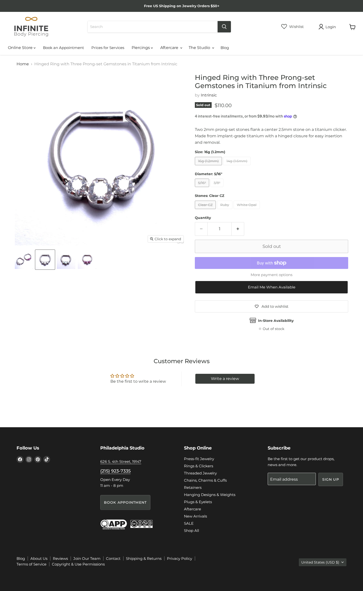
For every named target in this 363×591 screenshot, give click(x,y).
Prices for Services (107, 47)
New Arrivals (195, 516)
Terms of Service (31, 564)
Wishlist (296, 26)
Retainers (193, 487)
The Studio (200, 47)
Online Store (21, 47)
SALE (189, 523)
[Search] (224, 26)
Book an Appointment (63, 47)
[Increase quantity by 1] (238, 229)
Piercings (141, 47)
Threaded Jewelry (200, 473)
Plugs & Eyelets (198, 501)
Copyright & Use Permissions (78, 564)
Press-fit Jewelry (199, 458)
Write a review (225, 378)
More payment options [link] (271, 275)
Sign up (330, 479)
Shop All (191, 530)
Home (23, 64)
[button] (271, 287)
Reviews (60, 558)
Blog (225, 47)
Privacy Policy (179, 558)
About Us (38, 558)
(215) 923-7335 (115, 471)
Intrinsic (209, 95)
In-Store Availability (276, 320)
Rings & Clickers (198, 466)
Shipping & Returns (143, 558)
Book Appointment (125, 502)
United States (320, 562)
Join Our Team (87, 558)
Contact (113, 558)
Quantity (203, 218)
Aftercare (169, 47)
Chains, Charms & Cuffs (205, 480)
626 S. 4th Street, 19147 (120, 461)
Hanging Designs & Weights (209, 494)
